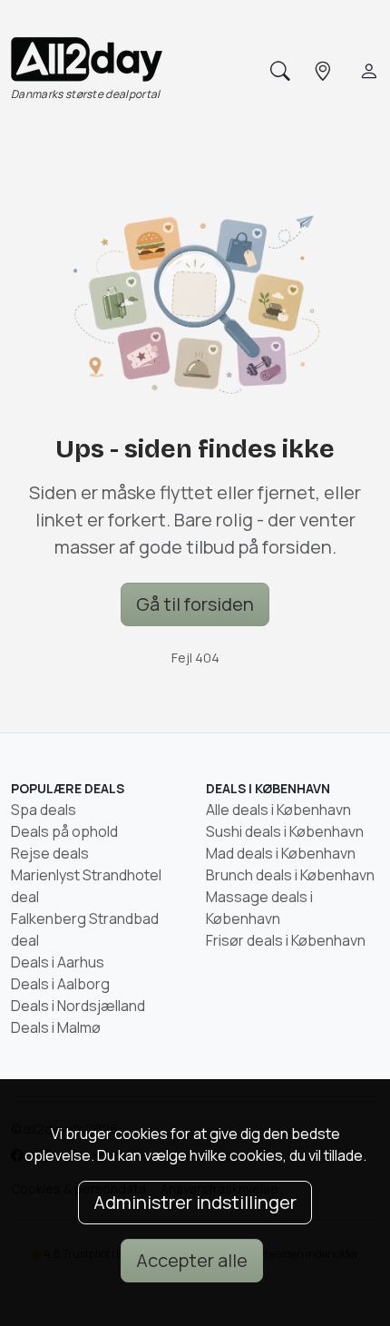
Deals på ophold (64, 831)
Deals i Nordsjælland (78, 1006)
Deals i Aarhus (57, 962)
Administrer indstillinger (195, 1202)
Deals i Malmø (56, 1027)
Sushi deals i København (285, 831)
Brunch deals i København (290, 875)
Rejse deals (50, 853)
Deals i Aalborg (60, 984)
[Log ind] (367, 72)
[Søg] (278, 72)
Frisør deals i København (286, 940)
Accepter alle (192, 1260)
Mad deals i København (281, 853)
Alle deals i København (278, 810)
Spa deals (43, 810)
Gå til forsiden (195, 604)
